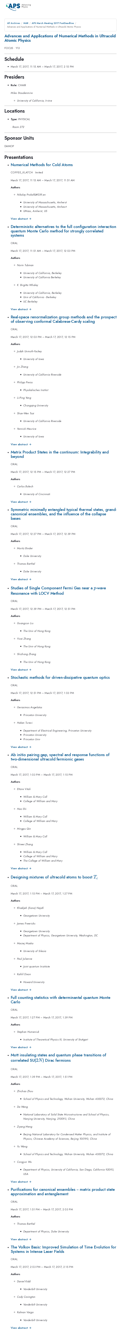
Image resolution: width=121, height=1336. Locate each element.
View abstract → (21, 219)
